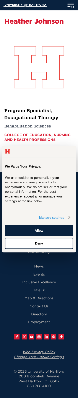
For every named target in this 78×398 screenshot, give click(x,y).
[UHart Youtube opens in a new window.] (31, 336)
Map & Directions (39, 298)
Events (39, 274)
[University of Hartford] (25, 5)
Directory (39, 314)
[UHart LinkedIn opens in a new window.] (46, 336)
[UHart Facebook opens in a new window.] (17, 336)
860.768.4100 (39, 386)
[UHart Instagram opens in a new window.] (39, 336)
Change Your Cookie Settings (39, 357)
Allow (39, 230)
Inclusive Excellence (39, 282)
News (39, 266)
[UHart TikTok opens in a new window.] (61, 336)
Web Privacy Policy (39, 352)
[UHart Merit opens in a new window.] (53, 336)
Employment (39, 322)
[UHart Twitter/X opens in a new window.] (24, 336)
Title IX (39, 290)
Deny (39, 243)
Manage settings (51, 217)
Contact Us (39, 306)
